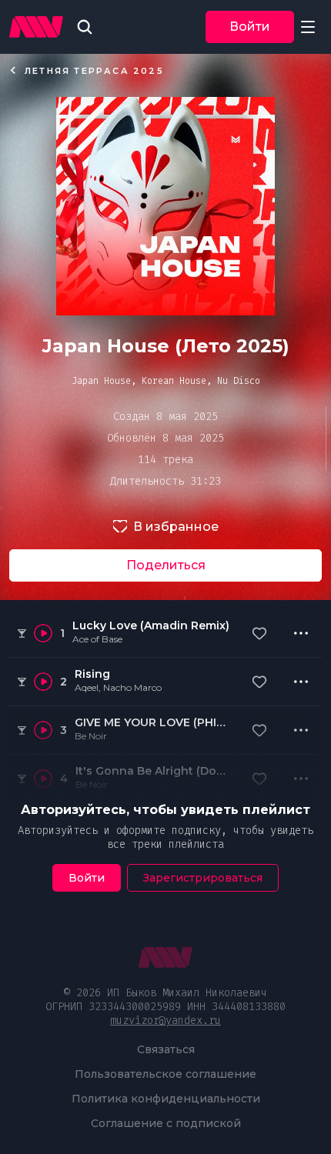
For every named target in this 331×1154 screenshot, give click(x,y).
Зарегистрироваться (202, 878)
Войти (249, 26)
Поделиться (166, 565)
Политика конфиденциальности (166, 1099)
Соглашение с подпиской (166, 1123)
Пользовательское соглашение (165, 1074)
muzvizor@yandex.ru (165, 1020)
